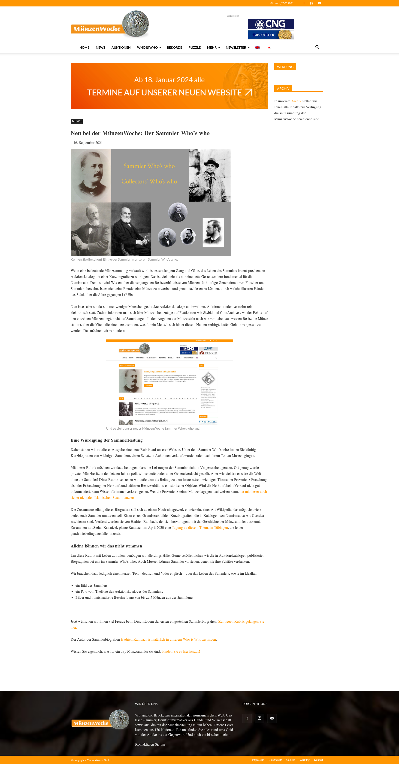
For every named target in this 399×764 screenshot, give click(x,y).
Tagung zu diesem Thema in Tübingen (200, 527)
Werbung (305, 759)
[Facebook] (304, 3)
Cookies (290, 759)
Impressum (258, 759)
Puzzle (195, 47)
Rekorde (174, 47)
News (100, 47)
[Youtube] (319, 3)
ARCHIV (283, 88)
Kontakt (318, 759)
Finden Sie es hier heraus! (181, 651)
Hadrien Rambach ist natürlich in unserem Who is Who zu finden (168, 639)
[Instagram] (311, 3)
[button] (317, 47)
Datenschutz (275, 759)
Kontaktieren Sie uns (150, 744)
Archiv (296, 100)
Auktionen (121, 47)
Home (84, 47)
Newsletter (236, 47)
